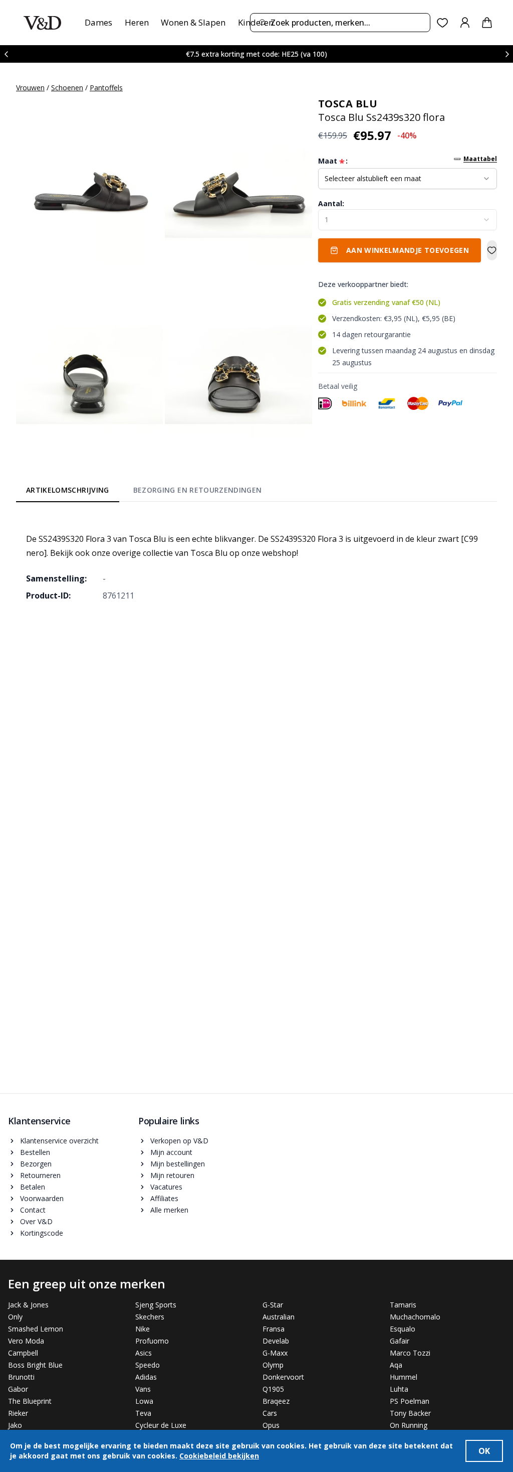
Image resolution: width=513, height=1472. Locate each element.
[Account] (465, 23)
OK (484, 1450)
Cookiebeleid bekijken (219, 1455)
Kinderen (256, 22)
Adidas (146, 1377)
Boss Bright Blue (35, 1365)
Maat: (333, 161)
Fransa (274, 1329)
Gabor (18, 1389)
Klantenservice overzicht (59, 1140)
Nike (142, 1329)
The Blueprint (30, 1401)
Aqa (396, 1365)
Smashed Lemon (35, 1329)
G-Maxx (275, 1353)
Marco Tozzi (410, 1353)
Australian (279, 1316)
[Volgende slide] (507, 54)
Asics (143, 1353)
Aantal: (331, 203)
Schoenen (67, 87)
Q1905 (273, 1389)
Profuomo (152, 1341)
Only (15, 1316)
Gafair (399, 1341)
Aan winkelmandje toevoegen (407, 250)
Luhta (399, 1389)
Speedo (147, 1365)
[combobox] (340, 22)
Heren (137, 22)
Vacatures (166, 1187)
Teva (143, 1413)
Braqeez (276, 1401)
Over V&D (36, 1221)
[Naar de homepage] (42, 23)
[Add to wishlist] (492, 250)
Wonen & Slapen (193, 22)
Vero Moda (26, 1341)
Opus (271, 1425)
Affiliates (164, 1198)
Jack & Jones (28, 1304)
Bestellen (35, 1152)
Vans (143, 1389)
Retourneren (40, 1175)
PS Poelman (409, 1401)
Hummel (403, 1377)
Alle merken (169, 1210)
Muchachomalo (415, 1316)
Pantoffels (106, 87)
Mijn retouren (172, 1175)
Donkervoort (283, 1377)
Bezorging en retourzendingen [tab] (197, 490)
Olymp (273, 1365)
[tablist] (144, 492)
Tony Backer (410, 1413)
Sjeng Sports (155, 1304)
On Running (408, 1425)
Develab (276, 1341)
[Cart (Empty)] (487, 23)
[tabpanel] (256, 560)
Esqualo (402, 1329)
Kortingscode (41, 1233)
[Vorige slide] (6, 54)
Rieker (18, 1413)
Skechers (149, 1316)
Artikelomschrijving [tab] (67, 490)
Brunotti (21, 1377)
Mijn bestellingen (177, 1163)
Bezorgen (36, 1163)
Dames (98, 22)
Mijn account (171, 1152)
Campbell (23, 1353)
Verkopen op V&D (179, 1140)
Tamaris (403, 1304)
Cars (270, 1413)
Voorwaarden (42, 1198)
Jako (15, 1425)
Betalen (32, 1187)
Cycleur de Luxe (160, 1425)
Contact (33, 1210)
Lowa (144, 1401)
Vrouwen (30, 87)
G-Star (273, 1304)
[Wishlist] (442, 23)
